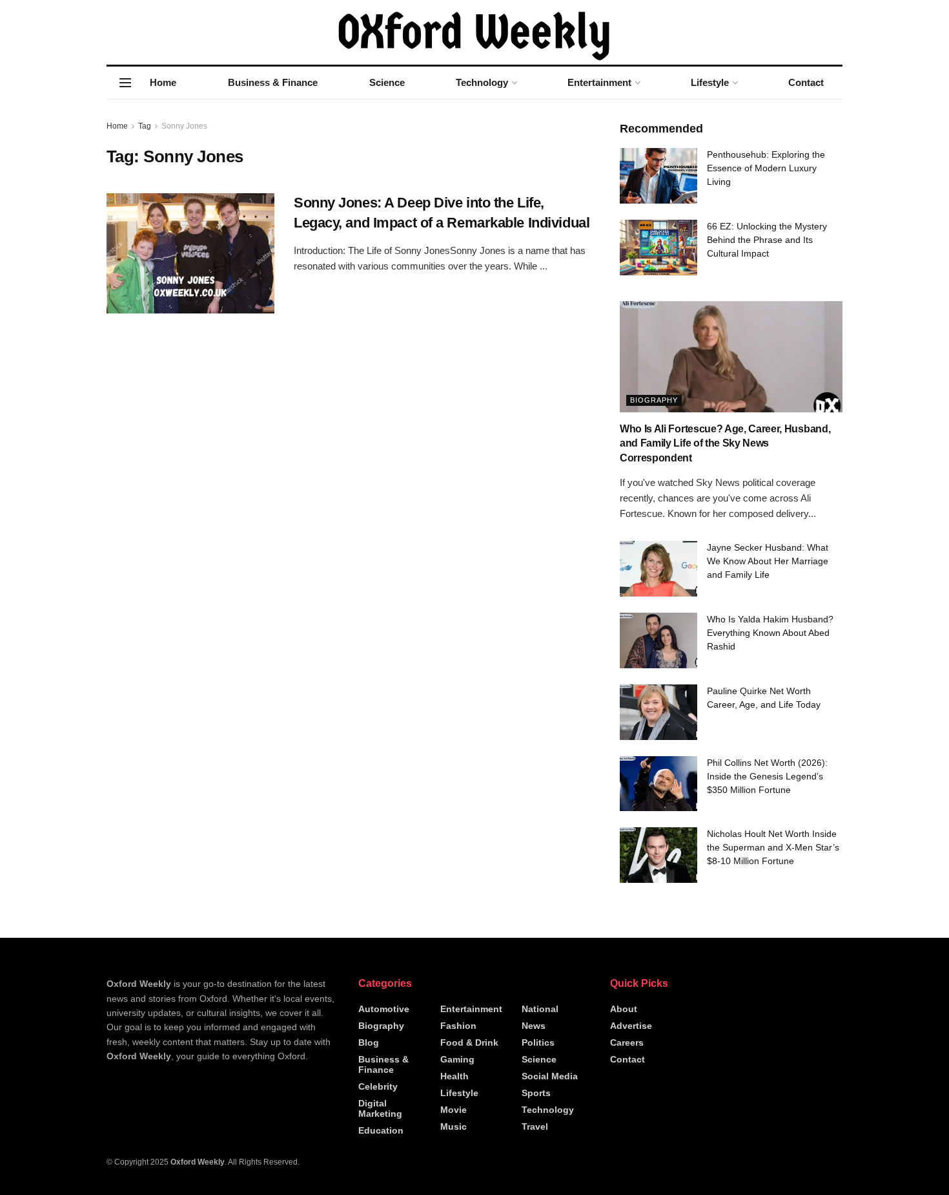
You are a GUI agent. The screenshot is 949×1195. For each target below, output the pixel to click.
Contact (806, 82)
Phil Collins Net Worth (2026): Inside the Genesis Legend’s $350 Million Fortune (767, 776)
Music (453, 1126)
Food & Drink (469, 1042)
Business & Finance (273, 82)
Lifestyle (710, 82)
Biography (654, 400)
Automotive (383, 1009)
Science (387, 82)
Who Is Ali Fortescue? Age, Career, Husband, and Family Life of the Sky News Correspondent (725, 443)
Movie (453, 1110)
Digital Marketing (380, 1108)
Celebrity (378, 1086)
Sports (536, 1093)
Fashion (458, 1026)
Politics (538, 1042)
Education (380, 1130)
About (623, 1009)
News (534, 1026)
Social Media (550, 1076)
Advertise (631, 1026)
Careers (627, 1042)
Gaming (457, 1059)
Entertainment (599, 82)
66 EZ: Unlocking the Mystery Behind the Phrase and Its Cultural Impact (767, 240)
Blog (368, 1042)
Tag (144, 126)
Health (454, 1076)
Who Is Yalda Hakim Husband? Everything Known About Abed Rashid (770, 632)
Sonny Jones (184, 126)
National (540, 1009)
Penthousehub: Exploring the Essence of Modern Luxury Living (766, 168)
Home (163, 82)
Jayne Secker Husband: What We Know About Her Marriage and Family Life (767, 561)
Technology (482, 82)
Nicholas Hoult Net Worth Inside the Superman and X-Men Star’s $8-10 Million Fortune (773, 847)
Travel (535, 1126)
